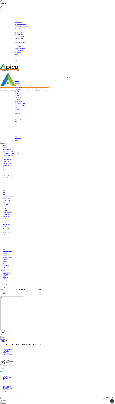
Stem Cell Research (18, 97)
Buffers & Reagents (18, 87)
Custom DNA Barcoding (19, 68)
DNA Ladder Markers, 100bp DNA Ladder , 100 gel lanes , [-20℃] (16, 294)
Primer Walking (18, 46)
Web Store (2, 395)
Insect (16, 64)
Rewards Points (6, 280)
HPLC (16, 121)
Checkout (10, 5)
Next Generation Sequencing (20, 105)
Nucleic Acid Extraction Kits (20, 103)
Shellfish (16, 60)
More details (2, 339)
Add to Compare (3, 340)
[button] (67, 78)
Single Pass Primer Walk (19, 50)
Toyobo (4, 330)
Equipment (17, 125)
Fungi (16, 62)
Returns (4, 278)
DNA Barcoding (18, 52)
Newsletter (5, 282)
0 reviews (3, 332)
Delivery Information (7, 377)
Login (4, 272)
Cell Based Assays (18, 93)
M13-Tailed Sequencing (19, 36)
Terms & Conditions (7, 378)
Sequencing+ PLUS (19, 38)
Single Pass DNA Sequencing (20, 24)
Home (4, 292)
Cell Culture (17, 95)
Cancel (4, 402)
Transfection (17, 99)
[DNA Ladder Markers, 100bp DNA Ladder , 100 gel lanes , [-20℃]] (11, 329)
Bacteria (16, 54)
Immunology (17, 113)
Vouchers (4, 279)
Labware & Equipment (19, 123)
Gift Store (17, 81)
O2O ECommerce (9, 395)
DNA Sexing (17, 77)
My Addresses (5, 275)
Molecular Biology (18, 101)
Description (2, 341)
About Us (5, 376)
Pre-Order (2, 338)
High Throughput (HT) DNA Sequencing (23, 26)
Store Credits (5, 281)
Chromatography (18, 119)
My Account (5, 274)
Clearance (17, 131)
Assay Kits (17, 117)
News (4, 380)
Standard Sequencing (19, 22)
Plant (16, 66)
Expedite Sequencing (19, 32)
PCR (16, 107)
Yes (1, 402)
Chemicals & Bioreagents (20, 85)
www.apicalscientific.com (5, 370)
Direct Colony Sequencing (20, 42)
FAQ (4, 381)
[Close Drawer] (0, 142)
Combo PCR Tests (18, 72)
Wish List (4, 276)
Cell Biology (17, 91)
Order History (5, 277)
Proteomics (17, 109)
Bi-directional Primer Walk (20, 48)
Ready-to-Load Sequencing (20, 28)
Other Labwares (18, 127)
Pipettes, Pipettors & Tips (19, 129)
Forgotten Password (6, 273)
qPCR (16, 111)
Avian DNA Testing (19, 70)
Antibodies (17, 115)
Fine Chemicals (18, 89)
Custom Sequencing (19, 34)
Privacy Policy (5, 379)
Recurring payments (6, 284)
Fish (16, 58)
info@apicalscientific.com (5, 368)
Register (7, 272)
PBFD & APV (18, 74)
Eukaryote (17, 56)
